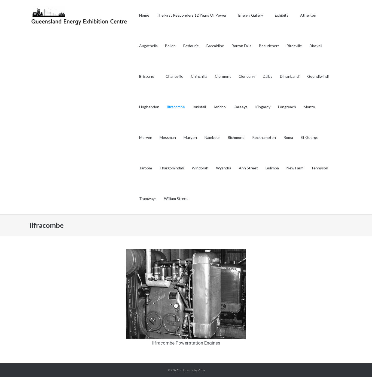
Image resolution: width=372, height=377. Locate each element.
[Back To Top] (358, 363)
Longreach (287, 106)
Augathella (148, 45)
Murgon (190, 137)
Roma (288, 137)
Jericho (220, 106)
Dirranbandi (290, 76)
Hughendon (149, 106)
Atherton (308, 15)
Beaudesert (269, 45)
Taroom (145, 168)
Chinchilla (199, 76)
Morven (145, 137)
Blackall (316, 45)
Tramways (148, 198)
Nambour (212, 137)
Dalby (267, 76)
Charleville (174, 76)
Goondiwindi (318, 76)
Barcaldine (215, 45)
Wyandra (223, 168)
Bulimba (272, 168)
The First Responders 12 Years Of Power (192, 15)
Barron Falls (241, 45)
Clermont (223, 76)
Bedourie (191, 45)
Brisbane (146, 76)
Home (144, 15)
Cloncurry (247, 76)
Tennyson (319, 168)
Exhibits (281, 15)
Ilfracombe (176, 106)
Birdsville (294, 45)
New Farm (294, 168)
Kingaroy (262, 106)
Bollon (170, 45)
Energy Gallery (250, 15)
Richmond (236, 137)
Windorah (200, 168)
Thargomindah (171, 168)
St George (309, 137)
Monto (309, 106)
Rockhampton (264, 137)
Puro (201, 370)
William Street (176, 198)
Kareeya (240, 106)
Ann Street (248, 168)
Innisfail (199, 106)
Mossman (168, 137)
